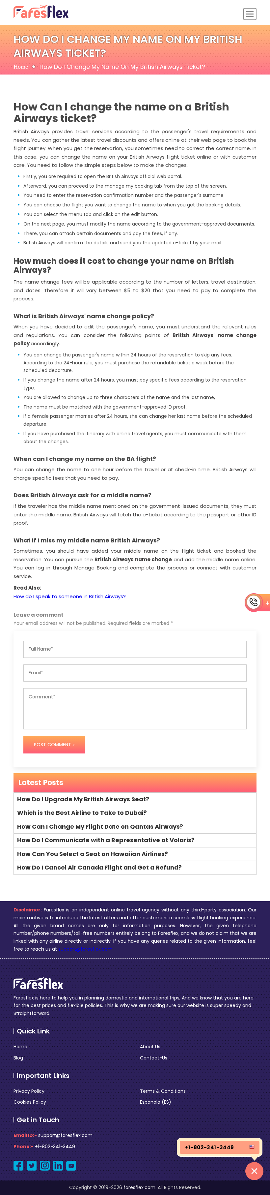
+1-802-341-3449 (55, 1146)
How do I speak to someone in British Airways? (70, 596)
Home (21, 66)
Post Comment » (54, 744)
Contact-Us (153, 1058)
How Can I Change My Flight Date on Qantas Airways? (100, 826)
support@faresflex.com (85, 949)
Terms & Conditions (163, 1091)
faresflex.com (139, 1187)
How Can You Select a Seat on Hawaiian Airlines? (92, 854)
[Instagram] (45, 1166)
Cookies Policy (30, 1102)
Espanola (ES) (155, 1102)
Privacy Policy (29, 1091)
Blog (18, 1058)
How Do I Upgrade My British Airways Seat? (83, 799)
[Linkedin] (58, 1166)
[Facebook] (18, 1166)
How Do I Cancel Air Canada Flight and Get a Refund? (99, 867)
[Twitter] (32, 1166)
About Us (150, 1046)
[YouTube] (71, 1166)
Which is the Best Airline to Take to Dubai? (82, 813)
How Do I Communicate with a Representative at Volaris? (106, 840)
